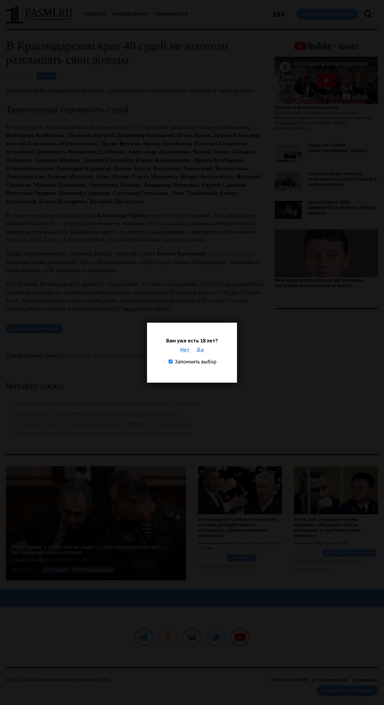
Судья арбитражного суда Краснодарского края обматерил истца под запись (104, 423)
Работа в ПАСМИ (289, 680)
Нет (185, 350)
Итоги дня (334, 553)
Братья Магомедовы (314, 561)
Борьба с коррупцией (93, 569)
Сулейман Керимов (313, 569)
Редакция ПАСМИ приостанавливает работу (337, 147)
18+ (278, 14)
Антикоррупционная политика (227, 566)
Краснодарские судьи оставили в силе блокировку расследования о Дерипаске (108, 403)
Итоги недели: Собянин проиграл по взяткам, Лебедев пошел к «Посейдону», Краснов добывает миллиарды (237, 527)
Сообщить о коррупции (327, 14)
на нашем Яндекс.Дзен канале (105, 355)
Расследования (130, 14)
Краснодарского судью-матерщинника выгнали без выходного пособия (99, 413)
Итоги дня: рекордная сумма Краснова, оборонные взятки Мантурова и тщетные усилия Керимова (327, 527)
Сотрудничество (329, 680)
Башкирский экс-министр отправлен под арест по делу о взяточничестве (342, 179)
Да (200, 350)
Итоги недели (56, 569)
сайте (133, 127)
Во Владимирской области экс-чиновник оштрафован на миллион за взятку (319, 282)
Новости (94, 14)
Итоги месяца (241, 558)
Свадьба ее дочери (232, 253)
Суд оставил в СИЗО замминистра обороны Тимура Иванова (342, 207)
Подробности (171, 14)
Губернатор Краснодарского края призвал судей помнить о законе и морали (104, 433)
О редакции (365, 680)
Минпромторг (351, 561)
